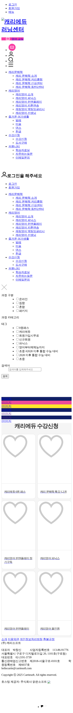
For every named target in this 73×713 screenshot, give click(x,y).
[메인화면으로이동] (15, 29)
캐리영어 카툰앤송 (27, 105)
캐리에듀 (24, 331)
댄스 (18, 127)
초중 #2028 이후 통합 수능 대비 (38, 351)
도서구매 (21, 142)
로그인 (13, 4)
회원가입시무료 (29, 335)
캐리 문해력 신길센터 (29, 83)
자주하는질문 (24, 153)
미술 (18, 124)
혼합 (22, 306)
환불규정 (49, 639)
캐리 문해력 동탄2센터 (30, 86)
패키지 (23, 310)
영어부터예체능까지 (32, 347)
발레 (18, 120)
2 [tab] (45, 706)
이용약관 (13, 639)
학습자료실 (23, 150)
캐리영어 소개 (24, 94)
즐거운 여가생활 (19, 116)
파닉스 (23, 343)
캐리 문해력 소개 (26, 75)
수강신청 (14, 135)
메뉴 (11, 11)
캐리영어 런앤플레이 (29, 101)
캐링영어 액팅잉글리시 (30, 109)
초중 (22, 358)
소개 (4, 639)
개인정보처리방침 (31, 639)
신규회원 (24, 339)
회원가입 (14, 8)
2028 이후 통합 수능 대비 (34, 355)
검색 (5, 376)
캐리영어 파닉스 (26, 98)
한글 (18, 131)
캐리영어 (14, 90)
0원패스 (24, 327)
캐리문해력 (16, 72)
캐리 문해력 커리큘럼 (29, 79)
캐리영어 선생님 (26, 112)
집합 (22, 303)
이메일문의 (23, 157)
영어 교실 (18, 38)
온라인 (23, 299)
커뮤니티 (14, 146)
